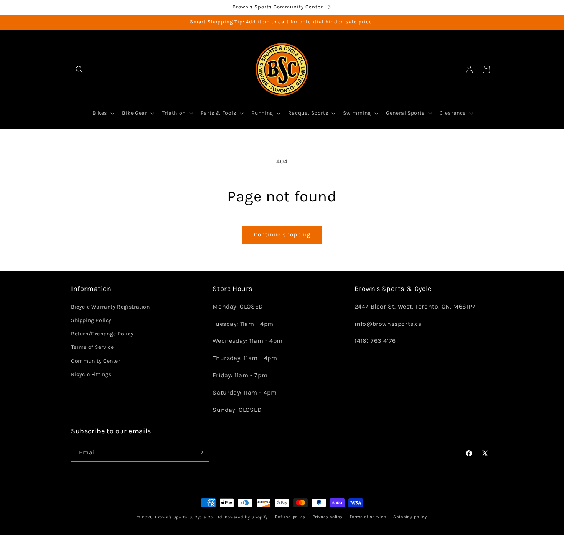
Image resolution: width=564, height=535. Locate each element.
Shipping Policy (91, 320)
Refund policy (290, 516)
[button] (79, 69)
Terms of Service (92, 347)
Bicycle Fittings (91, 374)
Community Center (95, 360)
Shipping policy (410, 516)
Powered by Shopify (246, 517)
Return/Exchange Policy (102, 333)
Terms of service (368, 516)
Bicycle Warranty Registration (110, 306)
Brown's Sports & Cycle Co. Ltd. (189, 517)
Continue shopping (282, 234)
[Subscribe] (200, 452)
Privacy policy (328, 516)
